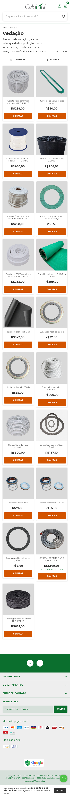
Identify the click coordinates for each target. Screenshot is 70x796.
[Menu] (5, 6)
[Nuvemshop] (35, 781)
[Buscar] (63, 16)
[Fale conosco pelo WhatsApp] (63, 778)
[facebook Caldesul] (40, 663)
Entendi (60, 790)
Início (5, 27)
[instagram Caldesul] (30, 663)
